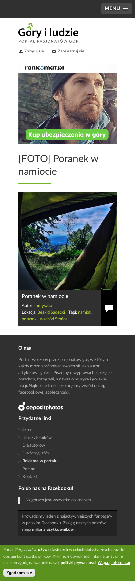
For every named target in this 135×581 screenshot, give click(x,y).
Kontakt (29, 477)
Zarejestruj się (71, 51)
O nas (27, 430)
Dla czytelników (37, 438)
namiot (84, 312)
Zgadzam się (19, 572)
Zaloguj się (34, 51)
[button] (116, 8)
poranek (29, 319)
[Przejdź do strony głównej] (48, 32)
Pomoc (28, 469)
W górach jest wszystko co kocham (58, 500)
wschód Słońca (53, 319)
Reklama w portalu (39, 461)
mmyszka (43, 306)
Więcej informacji (114, 562)
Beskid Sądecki (51, 312)
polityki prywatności (78, 563)
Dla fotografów (36, 453)
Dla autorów (33, 445)
